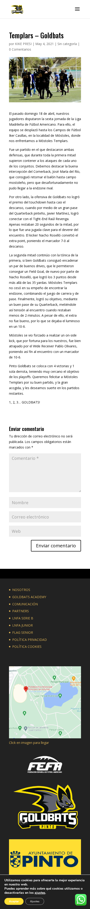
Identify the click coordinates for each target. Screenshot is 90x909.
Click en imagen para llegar (29, 742)
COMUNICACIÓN (25, 604)
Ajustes (34, 901)
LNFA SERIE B (22, 618)
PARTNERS (20, 611)
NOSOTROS (21, 590)
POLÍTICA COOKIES (27, 646)
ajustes (40, 893)
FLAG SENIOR (22, 632)
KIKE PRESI (23, 44)
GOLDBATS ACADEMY (29, 597)
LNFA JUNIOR (22, 625)
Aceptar (14, 901)
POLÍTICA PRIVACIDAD (29, 639)
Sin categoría (67, 44)
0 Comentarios (20, 49)
